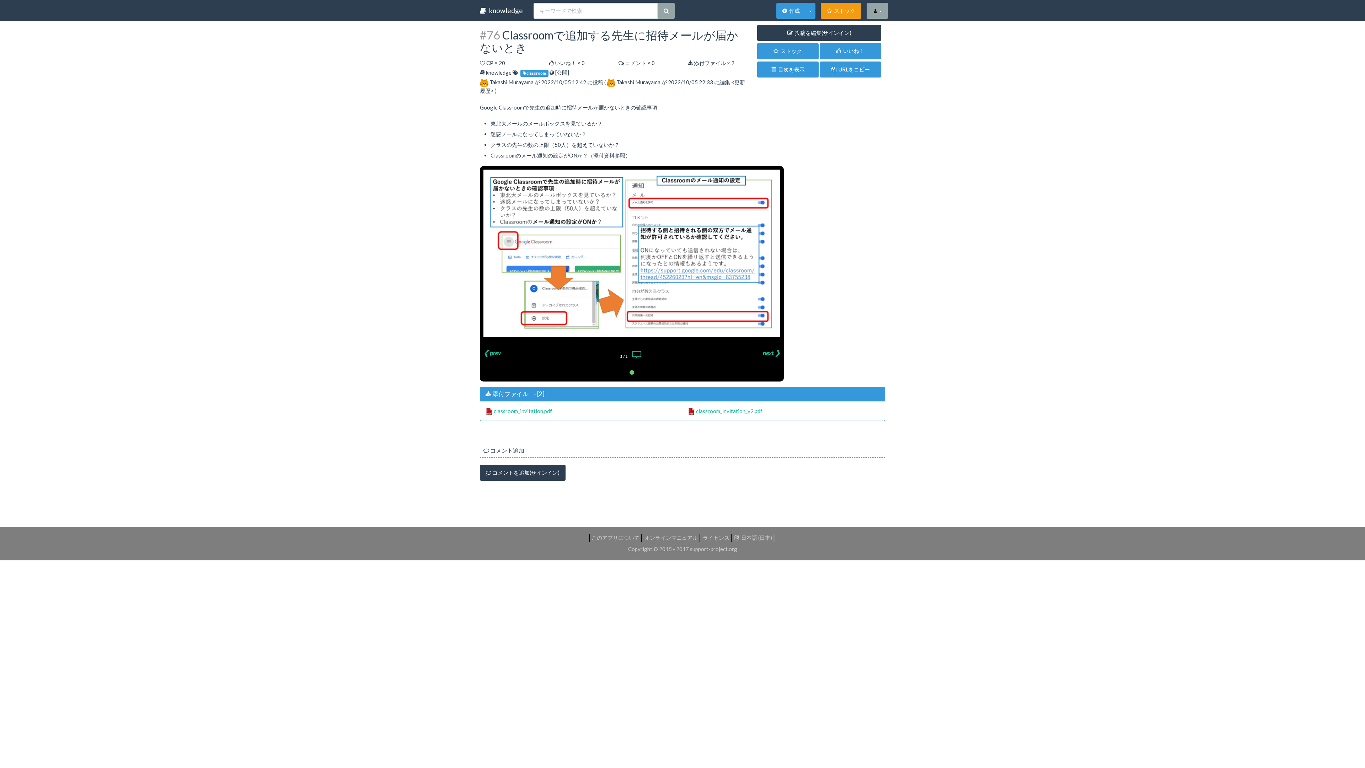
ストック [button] (790, 51)
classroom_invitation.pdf (523, 411)
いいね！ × (569, 63)
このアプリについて (615, 537)
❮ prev (492, 353)
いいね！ (852, 51)
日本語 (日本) (755, 537)
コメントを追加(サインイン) (525, 472)
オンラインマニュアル (671, 537)
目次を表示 (790, 69)
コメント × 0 (639, 63)
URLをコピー (853, 69)
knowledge (504, 10)
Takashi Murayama (511, 82)
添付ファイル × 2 (713, 63)
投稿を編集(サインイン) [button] (822, 33)
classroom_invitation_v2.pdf (729, 411)
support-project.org (713, 549)
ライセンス (716, 537)
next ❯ (771, 353)
